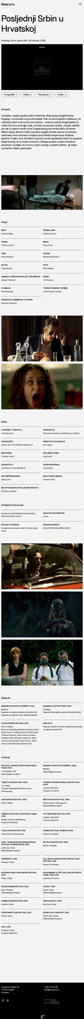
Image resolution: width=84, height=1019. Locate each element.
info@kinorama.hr (51, 990)
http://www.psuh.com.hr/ (11, 516)
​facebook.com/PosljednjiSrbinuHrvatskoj (18, 513)
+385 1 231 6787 (51, 987)
